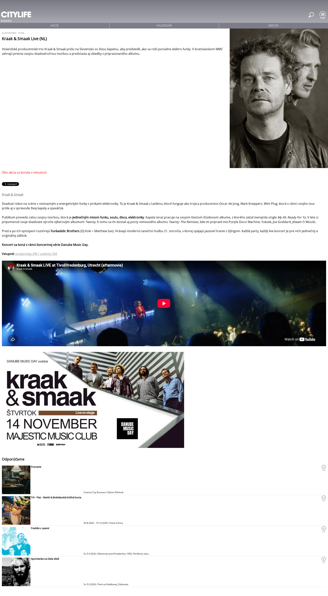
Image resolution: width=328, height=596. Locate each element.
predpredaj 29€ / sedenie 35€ (36, 254)
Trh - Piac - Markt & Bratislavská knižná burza (56, 497)
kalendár (164, 25)
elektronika (9, 33)
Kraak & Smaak (12, 194)
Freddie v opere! (40, 528)
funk (21, 33)
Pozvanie (36, 466)
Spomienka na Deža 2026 (45, 558)
